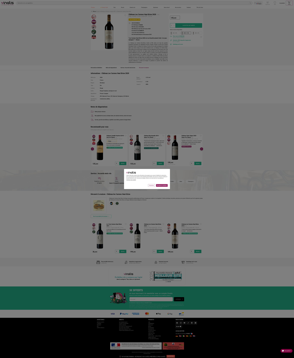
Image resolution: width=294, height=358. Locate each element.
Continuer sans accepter (131, 179)
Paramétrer (151, 185)
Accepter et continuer (162, 185)
